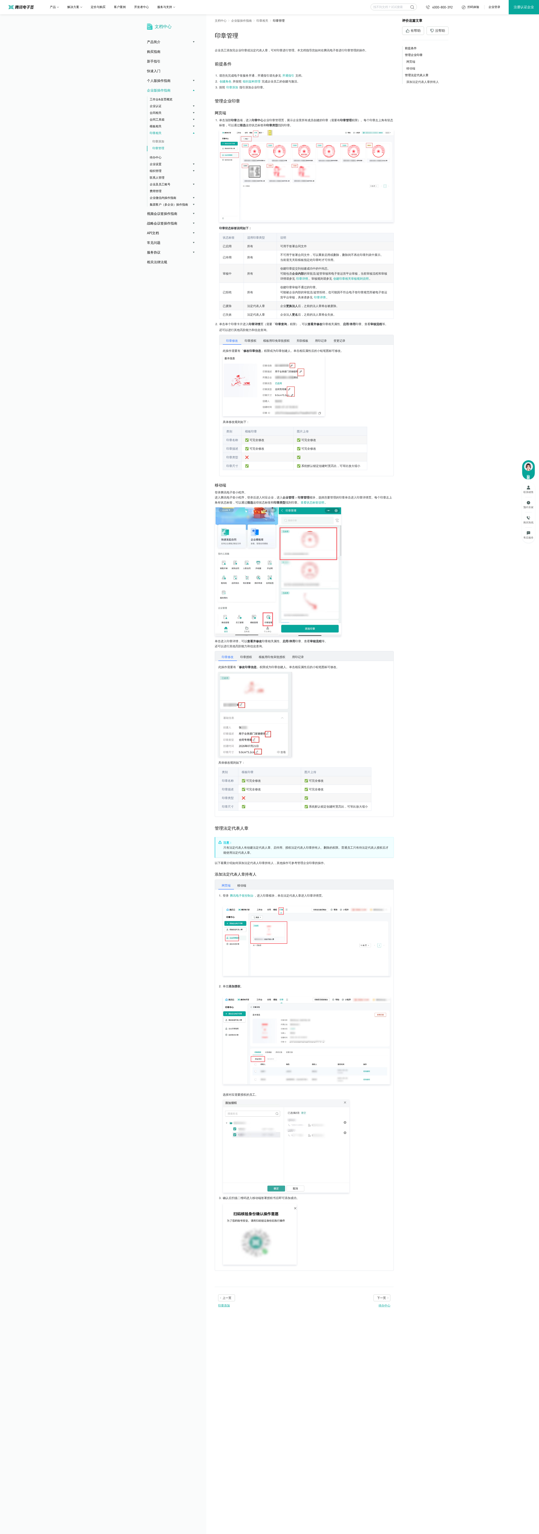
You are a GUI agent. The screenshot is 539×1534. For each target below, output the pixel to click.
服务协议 (153, 252)
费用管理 (155, 191)
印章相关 (155, 133)
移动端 (410, 68)
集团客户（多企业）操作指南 (169, 204)
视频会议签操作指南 (162, 213)
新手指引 (153, 61)
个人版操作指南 (159, 80)
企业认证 (155, 106)
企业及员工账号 (160, 184)
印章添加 (158, 141)
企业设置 (155, 164)
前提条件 (411, 48)
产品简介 (153, 42)
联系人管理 (157, 177)
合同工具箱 (157, 119)
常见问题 (153, 242)
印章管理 (158, 148)
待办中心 (155, 157)
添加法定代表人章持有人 (422, 82)
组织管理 (155, 171)
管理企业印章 (414, 55)
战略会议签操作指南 (162, 223)
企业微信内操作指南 (163, 198)
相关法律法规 (157, 262)
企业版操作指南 (159, 90)
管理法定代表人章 (416, 75)
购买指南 (153, 51)
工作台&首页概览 (161, 99)
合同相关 (155, 113)
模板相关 (155, 126)
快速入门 (153, 71)
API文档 (153, 233)
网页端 (410, 62)
